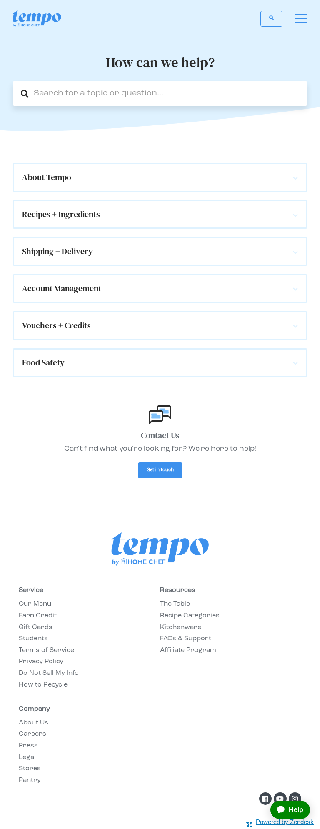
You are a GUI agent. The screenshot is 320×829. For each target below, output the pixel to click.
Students (33, 638)
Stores (30, 768)
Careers (32, 734)
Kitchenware (180, 627)
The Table (175, 604)
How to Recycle (43, 685)
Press (28, 745)
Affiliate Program (188, 650)
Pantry (30, 780)
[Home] (36, 18)
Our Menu (35, 604)
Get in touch (160, 470)
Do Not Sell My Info (49, 673)
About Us (33, 722)
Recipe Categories (190, 615)
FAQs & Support (185, 638)
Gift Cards (35, 627)
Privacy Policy (41, 661)
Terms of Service (46, 650)
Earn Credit (38, 615)
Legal (27, 757)
